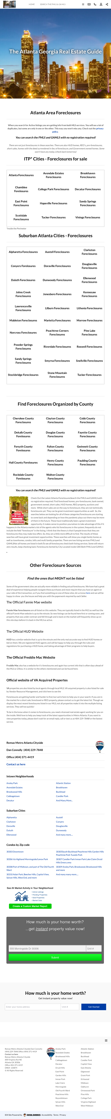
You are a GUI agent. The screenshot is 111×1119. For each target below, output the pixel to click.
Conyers (60, 821)
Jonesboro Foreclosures (57, 294)
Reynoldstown (62, 1098)
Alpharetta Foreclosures (23, 251)
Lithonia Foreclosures (89, 308)
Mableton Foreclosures (23, 320)
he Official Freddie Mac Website (32, 657)
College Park (86, 1098)
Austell (59, 817)
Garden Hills (61, 1075)
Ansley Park (12, 783)
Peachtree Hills (62, 1094)
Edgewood (85, 1071)
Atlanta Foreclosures (21, 175)
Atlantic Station (63, 783)
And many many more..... (67, 874)
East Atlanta (86, 1068)
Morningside (61, 1087)
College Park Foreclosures (53, 189)
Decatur (10, 800)
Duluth (9, 830)
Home (32, 4)
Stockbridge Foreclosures (23, 374)
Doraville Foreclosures (57, 265)
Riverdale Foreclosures (57, 346)
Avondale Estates (14, 787)
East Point (60, 1071)
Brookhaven (61, 787)
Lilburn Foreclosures (57, 308)
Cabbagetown (13, 796)
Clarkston (11, 821)
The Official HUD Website (25, 631)
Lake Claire (60, 1083)
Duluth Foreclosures (23, 280)
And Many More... (64, 800)
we (42, 602)
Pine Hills (85, 1094)
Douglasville (62, 826)
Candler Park (62, 796)
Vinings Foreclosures (87, 217)
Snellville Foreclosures (89, 360)
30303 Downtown (15, 851)
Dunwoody (61, 830)
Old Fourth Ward (63, 1090)
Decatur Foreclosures (88, 189)
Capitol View (86, 1064)
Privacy (63, 1115)
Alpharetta (11, 817)
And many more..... (64, 834)
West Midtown (87, 1106)
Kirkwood (85, 1079)
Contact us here (15, 764)
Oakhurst (85, 1087)
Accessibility (47, 1115)
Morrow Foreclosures (89, 320)
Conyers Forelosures (23, 265)
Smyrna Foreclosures (57, 360)
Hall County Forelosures (23, 462)
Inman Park (60, 1079)
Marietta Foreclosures (57, 320)
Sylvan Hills (60, 1102)
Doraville (10, 826)
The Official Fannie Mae (23, 602)
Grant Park (85, 1075)
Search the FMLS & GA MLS (52, 4)
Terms (55, 1115)
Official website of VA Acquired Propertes (37, 680)
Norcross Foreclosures (23, 332)
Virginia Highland (88, 1102)
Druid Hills (60, 1068)
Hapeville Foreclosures (53, 203)
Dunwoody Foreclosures (57, 280)
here (88, 593)
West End (59, 1106)
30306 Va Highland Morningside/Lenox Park (27, 859)
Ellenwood (11, 834)
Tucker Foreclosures (54, 217)
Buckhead (60, 791)
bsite (48, 602)
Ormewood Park (88, 1090)
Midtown (85, 1083)
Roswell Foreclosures (89, 346)
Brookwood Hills (14, 791)
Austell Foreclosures (57, 251)
